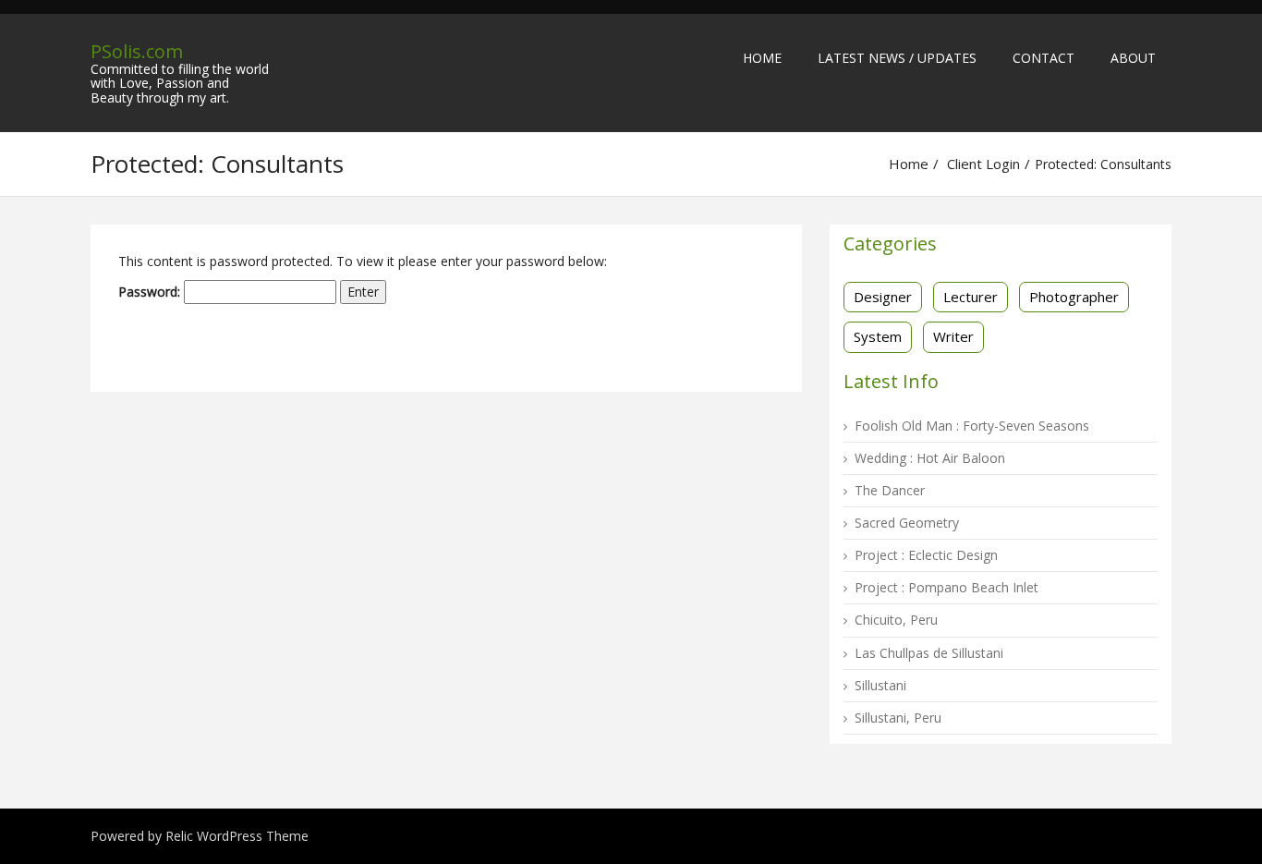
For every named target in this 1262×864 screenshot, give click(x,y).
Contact (1043, 58)
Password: (151, 291)
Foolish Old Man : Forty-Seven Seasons (972, 425)
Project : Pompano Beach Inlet (946, 587)
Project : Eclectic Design (926, 555)
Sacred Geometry (907, 522)
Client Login (983, 163)
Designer (883, 296)
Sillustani (880, 685)
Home (762, 58)
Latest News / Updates (897, 58)
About (1133, 58)
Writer (953, 336)
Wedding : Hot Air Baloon (930, 458)
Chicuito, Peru (896, 619)
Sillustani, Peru (898, 717)
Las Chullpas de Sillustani (929, 653)
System (878, 336)
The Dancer (890, 490)
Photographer (1074, 296)
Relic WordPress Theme (237, 836)
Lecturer (970, 296)
